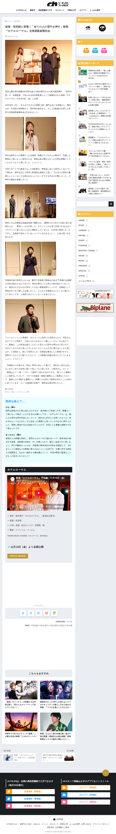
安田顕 (35, 625)
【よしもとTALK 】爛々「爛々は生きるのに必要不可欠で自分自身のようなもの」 (99, 153)
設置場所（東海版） (33, 799)
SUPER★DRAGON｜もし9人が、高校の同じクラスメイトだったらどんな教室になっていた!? (99, 128)
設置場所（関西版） (33, 806)
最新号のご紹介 (26, 824)
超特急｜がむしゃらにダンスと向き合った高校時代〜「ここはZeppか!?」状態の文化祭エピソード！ (99, 114)
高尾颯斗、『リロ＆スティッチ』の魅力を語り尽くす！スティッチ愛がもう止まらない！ (99, 141)
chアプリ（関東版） (88, 787)
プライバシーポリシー (101, 824)
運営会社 (50, 827)
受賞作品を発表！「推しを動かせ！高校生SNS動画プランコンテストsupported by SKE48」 (99, 74)
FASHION (84, 245)
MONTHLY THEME (88, 251)
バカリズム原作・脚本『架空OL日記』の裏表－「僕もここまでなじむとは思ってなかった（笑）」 (99, 165)
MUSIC (83, 261)
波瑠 (62, 625)
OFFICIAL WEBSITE (18, 556)
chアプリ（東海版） (88, 795)
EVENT (83, 240)
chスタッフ (59, 10)
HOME (59, 819)
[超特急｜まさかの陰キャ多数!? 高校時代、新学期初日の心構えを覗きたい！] (95, 186)
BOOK (83, 225)
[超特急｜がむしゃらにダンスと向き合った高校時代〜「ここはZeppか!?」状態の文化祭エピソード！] (95, 108)
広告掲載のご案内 (62, 827)
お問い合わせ (86, 824)
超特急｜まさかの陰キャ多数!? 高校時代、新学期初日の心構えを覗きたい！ (99, 191)
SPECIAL (84, 271)
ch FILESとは (21, 10)
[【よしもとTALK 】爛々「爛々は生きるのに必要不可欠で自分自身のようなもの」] (95, 148)
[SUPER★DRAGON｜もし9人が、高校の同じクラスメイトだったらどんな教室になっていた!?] (95, 121)
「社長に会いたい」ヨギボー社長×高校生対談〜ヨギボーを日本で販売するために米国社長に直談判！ (99, 179)
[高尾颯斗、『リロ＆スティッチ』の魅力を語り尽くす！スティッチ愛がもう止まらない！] (95, 134)
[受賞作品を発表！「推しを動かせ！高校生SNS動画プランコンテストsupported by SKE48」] (95, 68)
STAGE (83, 276)
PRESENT (84, 266)
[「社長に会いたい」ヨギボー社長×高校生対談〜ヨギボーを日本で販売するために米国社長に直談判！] (95, 172)
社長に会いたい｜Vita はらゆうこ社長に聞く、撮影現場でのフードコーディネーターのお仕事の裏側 (99, 101)
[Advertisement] (38, 582)
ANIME (83, 220)
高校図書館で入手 (45, 10)
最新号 (32, 10)
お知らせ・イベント (40, 824)
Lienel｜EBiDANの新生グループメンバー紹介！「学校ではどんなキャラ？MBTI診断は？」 (100, 88)
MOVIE (69, 621)
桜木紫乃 (44, 625)
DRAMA (83, 235)
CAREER (84, 230)
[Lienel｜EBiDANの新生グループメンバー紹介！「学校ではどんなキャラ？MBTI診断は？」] (95, 81)
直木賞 (69, 625)
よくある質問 (95, 10)
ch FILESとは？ (12, 824)
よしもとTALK (86, 281)
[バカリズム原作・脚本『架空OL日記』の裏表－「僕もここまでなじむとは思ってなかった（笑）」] (95, 159)
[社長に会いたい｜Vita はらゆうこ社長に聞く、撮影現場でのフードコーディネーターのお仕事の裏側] (95, 94)
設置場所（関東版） (33, 791)
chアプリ (82, 10)
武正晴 (54, 625)
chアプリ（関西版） (88, 802)
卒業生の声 (72, 10)
